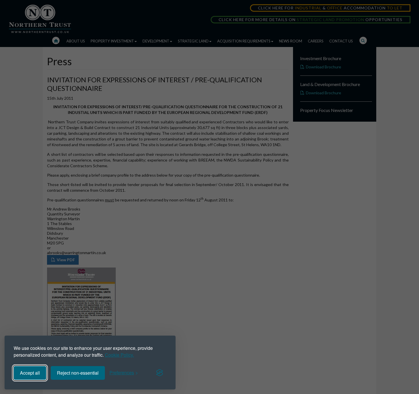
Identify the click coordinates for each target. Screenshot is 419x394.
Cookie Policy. (119, 355)
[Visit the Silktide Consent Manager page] (159, 373)
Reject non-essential (78, 372)
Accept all (30, 372)
